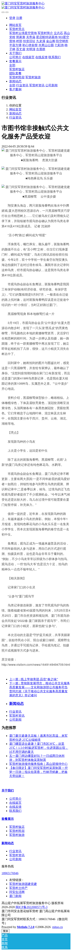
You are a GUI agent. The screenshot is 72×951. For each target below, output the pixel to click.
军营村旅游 (17, 835)
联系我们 (15, 810)
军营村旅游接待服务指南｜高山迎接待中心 (38, 763)
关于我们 (8, 790)
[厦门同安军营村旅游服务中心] (36, 6)
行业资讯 (15, 117)
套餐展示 (8, 818)
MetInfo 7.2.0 (25, 927)
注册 (19, 18)
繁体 (5, 931)
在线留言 (15, 802)
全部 (12, 65)
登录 (12, 18)
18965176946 (10, 873)
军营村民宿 (17, 830)
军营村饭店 (17, 826)
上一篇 (33, 679)
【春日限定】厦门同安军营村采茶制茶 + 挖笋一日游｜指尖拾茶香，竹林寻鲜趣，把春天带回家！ (38, 772)
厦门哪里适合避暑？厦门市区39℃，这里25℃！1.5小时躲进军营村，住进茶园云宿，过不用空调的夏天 (38, 747)
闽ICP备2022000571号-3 (31, 907)
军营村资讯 (17, 715)
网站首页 (15, 25)
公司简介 (15, 798)
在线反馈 (15, 806)
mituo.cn (57, 927)
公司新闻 (15, 719)
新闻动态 (15, 113)
